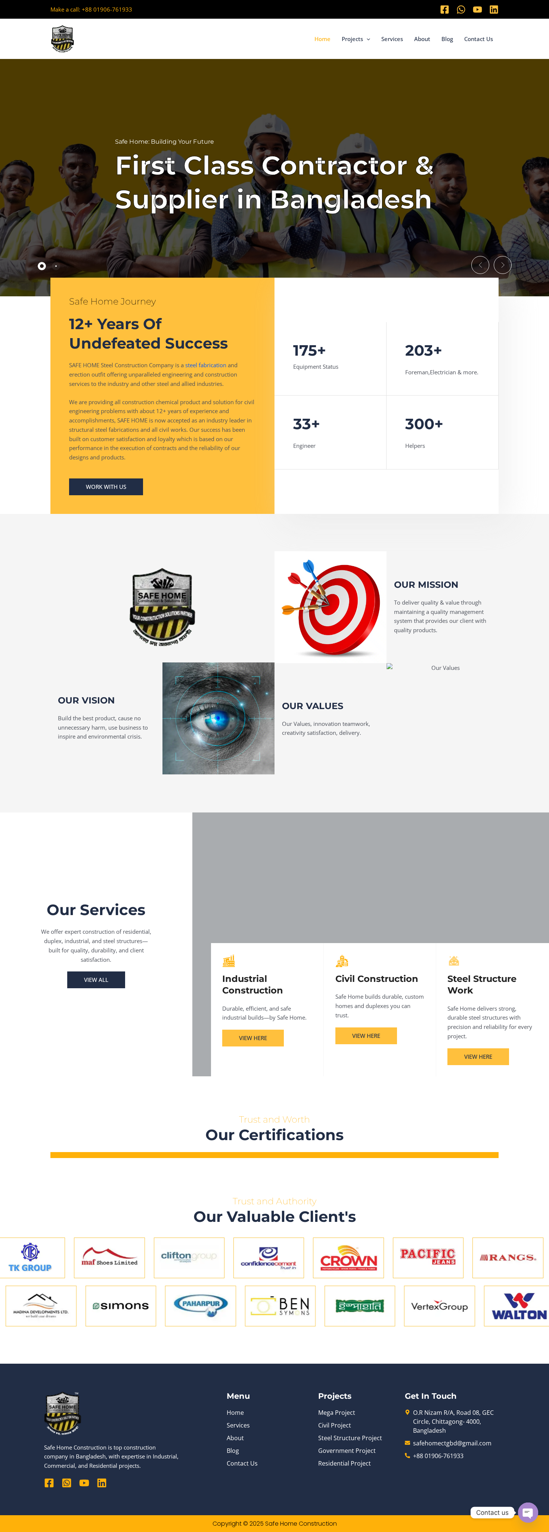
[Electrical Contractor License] (274, 1154)
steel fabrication (205, 365)
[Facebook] (444, 9)
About (422, 39)
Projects (352, 39)
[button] (366, 39)
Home (322, 39)
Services (392, 39)
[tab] (42, 266)
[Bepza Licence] (274, 1153)
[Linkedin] (494, 9)
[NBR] (274, 1157)
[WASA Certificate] (274, 1156)
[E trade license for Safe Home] (274, 1155)
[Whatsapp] (461, 9)
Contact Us (478, 39)
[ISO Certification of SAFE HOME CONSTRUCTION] (274, 1152)
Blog (447, 39)
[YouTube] (477, 9)
